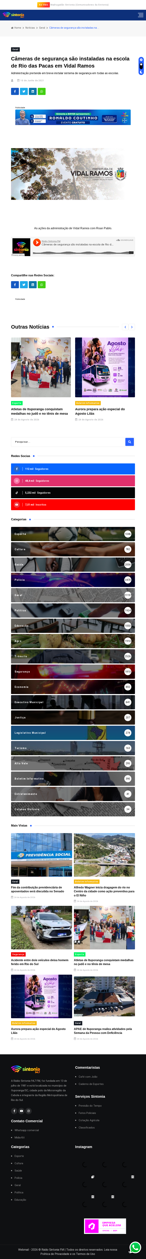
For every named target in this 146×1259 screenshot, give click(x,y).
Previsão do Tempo (90, 1105)
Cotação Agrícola (89, 1120)
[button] (125, 327)
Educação (20, 1200)
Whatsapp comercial (27, 1130)
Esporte (79, 954)
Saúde (18, 1170)
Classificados (87, 1127)
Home (17, 27)
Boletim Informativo (24, 403)
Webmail (23, 1249)
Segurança (18, 954)
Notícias (30, 27)
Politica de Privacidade (54, 1254)
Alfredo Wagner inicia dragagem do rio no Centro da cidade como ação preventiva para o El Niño (104, 891)
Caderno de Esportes (91, 1084)
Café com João (88, 1076)
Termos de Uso (85, 1254)
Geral (42, 27)
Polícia (18, 1178)
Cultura (19, 1163)
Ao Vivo (43, 4)
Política (19, 1192)
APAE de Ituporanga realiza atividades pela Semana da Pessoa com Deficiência (105, 413)
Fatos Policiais (87, 1113)
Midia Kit (20, 1137)
